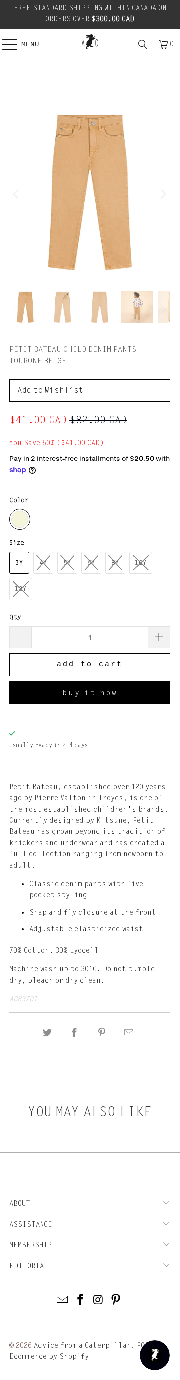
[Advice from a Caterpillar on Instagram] (98, 1300)
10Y (141, 563)
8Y (116, 563)
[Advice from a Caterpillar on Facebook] (80, 1300)
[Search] (143, 44)
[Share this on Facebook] (75, 1033)
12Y (21, 589)
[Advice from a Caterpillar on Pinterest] (116, 1300)
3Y (20, 563)
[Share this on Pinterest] (102, 1033)
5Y (68, 563)
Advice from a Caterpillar (82, 1345)
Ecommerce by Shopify (49, 1356)
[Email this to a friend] (129, 1033)
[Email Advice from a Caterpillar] (63, 1300)
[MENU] (5, 44)
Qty (16, 617)
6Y (92, 563)
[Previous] (17, 194)
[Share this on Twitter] (47, 1033)
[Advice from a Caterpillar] (90, 41)
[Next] (163, 194)
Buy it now (90, 692)
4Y (44, 563)
